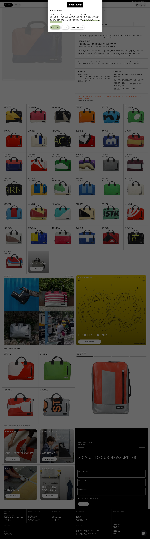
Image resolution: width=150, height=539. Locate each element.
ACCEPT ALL (55, 27)
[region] (75, 16)
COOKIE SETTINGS (77, 27)
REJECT (65, 27)
